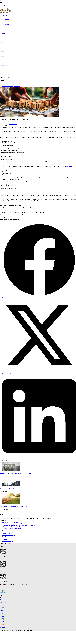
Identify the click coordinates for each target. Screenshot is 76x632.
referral (3, 51)
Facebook (2, 610)
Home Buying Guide (6, 533)
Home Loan (3, 38)
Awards (3, 60)
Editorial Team (11, 121)
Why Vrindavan (5, 24)
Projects (3, 29)
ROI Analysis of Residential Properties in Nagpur (11, 528)
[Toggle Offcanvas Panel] (0, 16)
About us (2, 600)
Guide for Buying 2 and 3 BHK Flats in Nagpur (11, 522)
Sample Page (2, 76)
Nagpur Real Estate (13, 124)
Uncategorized (5, 539)
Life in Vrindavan (5, 42)
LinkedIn (2, 622)
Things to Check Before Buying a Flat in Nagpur (11, 86)
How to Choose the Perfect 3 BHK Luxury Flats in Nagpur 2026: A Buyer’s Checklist (18, 525)
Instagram (2, 627)
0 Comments (12, 125)
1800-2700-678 (4, 5)
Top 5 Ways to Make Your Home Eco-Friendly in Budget (14, 506)
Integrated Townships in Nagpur (8, 535)
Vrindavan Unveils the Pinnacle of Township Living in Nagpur (16, 473)
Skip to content (3, 0)
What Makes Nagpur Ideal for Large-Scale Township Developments (15, 523)
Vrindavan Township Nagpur (7, 541)
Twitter (2, 616)
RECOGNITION (4, 65)
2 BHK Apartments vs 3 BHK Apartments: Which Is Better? (13, 526)
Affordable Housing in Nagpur (8, 532)
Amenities (3, 33)
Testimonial (4, 47)
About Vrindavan (5, 19)
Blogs (2, 56)
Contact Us (4, 70)
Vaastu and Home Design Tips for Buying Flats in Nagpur (15, 488)
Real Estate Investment (7, 538)
